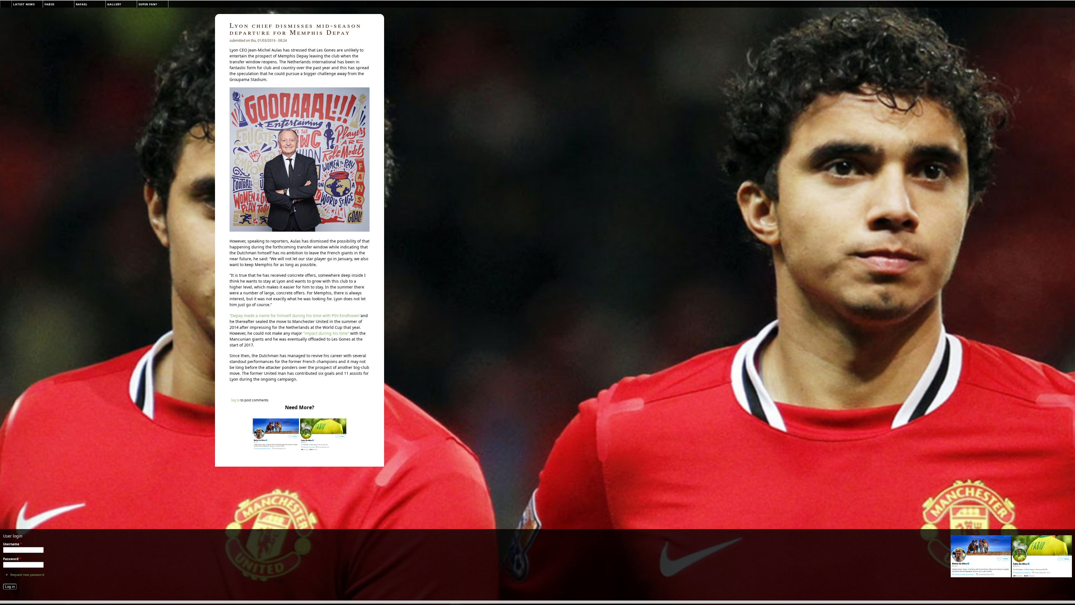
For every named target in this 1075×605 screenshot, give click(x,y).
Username (12, 544)
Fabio (50, 4)
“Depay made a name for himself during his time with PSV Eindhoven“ (295, 315)
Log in (235, 400)
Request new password (27, 575)
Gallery (114, 4)
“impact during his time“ (326, 333)
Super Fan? (148, 4)
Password (12, 559)
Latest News (24, 4)
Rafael (82, 4)
